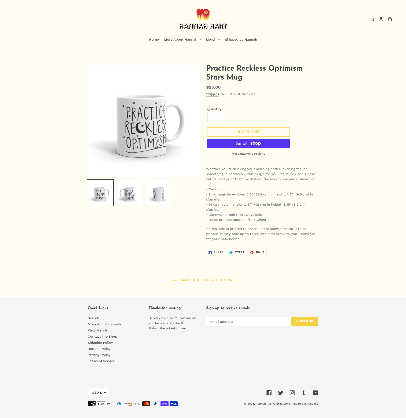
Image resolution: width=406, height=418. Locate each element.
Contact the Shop (102, 336)
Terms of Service (101, 361)
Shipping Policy (100, 343)
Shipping (212, 94)
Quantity (214, 109)
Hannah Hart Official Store (273, 403)
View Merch (97, 330)
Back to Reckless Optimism (206, 280)
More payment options (248, 153)
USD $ (97, 392)
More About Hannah (104, 324)
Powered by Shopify (305, 403)
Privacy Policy (99, 355)
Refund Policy (99, 349)
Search (93, 318)
